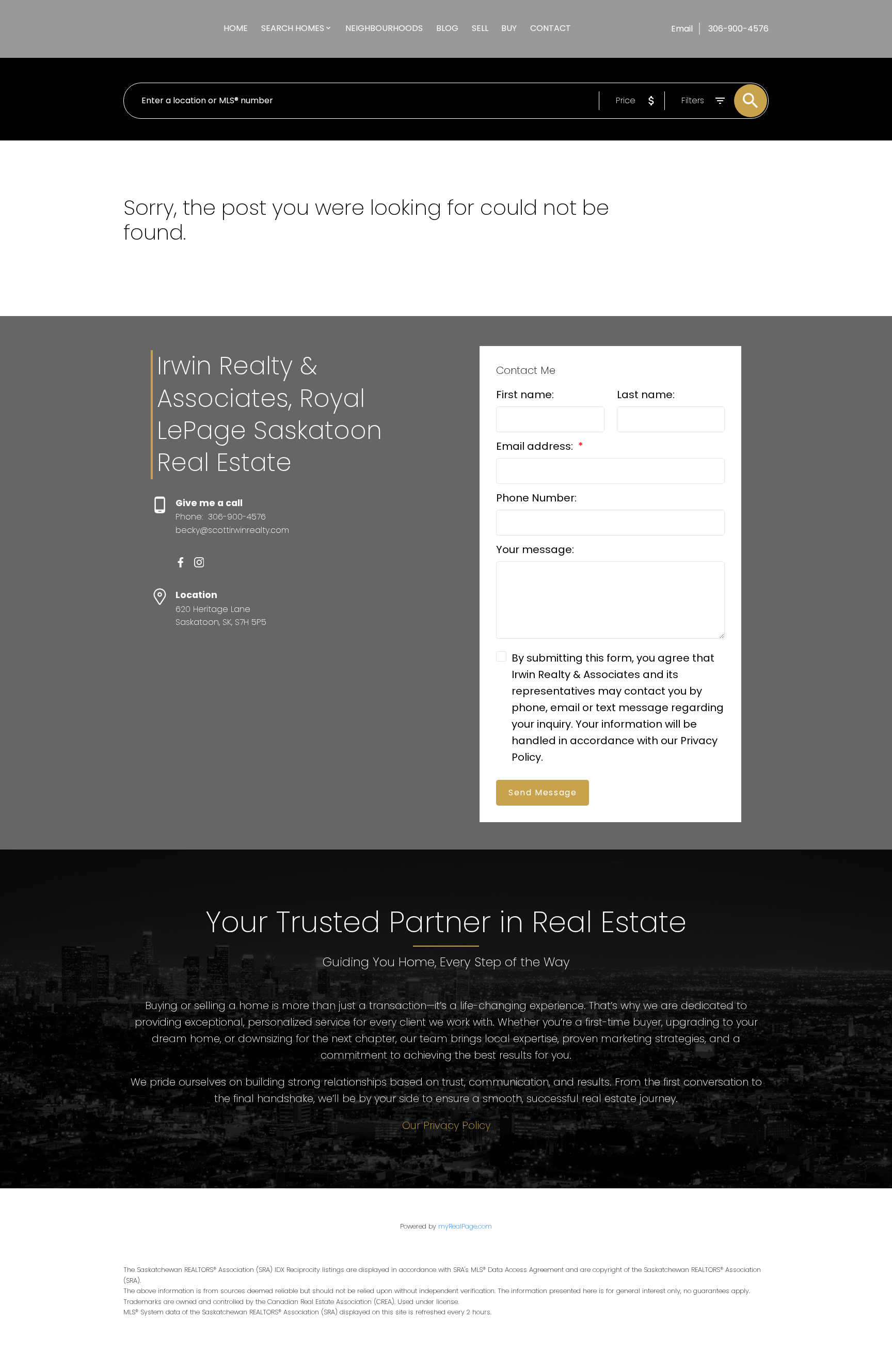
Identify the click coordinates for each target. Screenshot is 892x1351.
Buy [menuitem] (509, 28)
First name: (525, 394)
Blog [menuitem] (447, 28)
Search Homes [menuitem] (292, 28)
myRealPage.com (465, 1226)
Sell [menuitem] (480, 28)
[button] (181, 562)
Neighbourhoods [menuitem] (384, 28)
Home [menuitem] (236, 28)
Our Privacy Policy (446, 1125)
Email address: (536, 446)
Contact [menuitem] (550, 28)
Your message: (535, 549)
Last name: (646, 394)
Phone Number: (536, 498)
